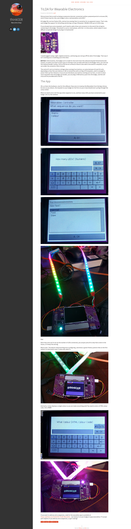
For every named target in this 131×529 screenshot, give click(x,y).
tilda (50, 522)
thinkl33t (16, 19)
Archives (77, 2)
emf (55, 13)
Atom (91, 2)
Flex (85, 528)
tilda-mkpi (55, 522)
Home (72, 2)
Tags (88, 2)
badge (46, 522)
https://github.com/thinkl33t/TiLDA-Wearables (55, 517)
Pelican (80, 528)
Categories (83, 2)
